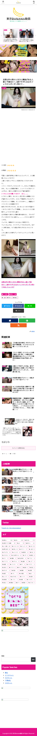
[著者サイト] (10, 320)
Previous (1, 36)
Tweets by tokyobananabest (11, 528)
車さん (10, 297)
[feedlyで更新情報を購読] (27, 320)
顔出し (16, 297)
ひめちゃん (8, 683)
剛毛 (6, 673)
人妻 (4, 297)
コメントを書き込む (18, 448)
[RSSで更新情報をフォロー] (18, 325)
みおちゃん (8, 678)
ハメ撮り (5, 294)
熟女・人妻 (13, 294)
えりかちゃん (9, 675)
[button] (33, 383)
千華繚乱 (8, 680)
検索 (2, 656)
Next (36, 36)
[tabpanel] (10, 35)
